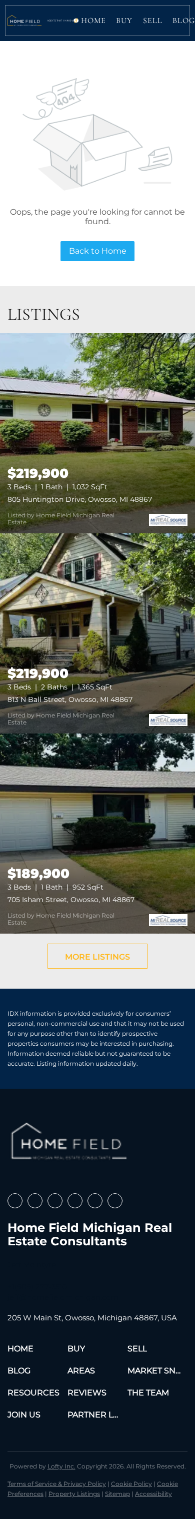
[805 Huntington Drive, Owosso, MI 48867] (97, 433)
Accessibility (153, 1493)
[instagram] (75, 1200)
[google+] (115, 1200)
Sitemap (117, 1493)
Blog (183, 21)
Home (93, 21)
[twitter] (55, 1200)
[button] (25, 20)
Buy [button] (124, 21)
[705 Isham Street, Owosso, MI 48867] (97, 833)
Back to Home (97, 251)
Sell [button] (152, 21)
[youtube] (95, 1200)
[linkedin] (35, 1200)
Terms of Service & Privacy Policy (57, 1483)
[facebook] (15, 1200)
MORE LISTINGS (97, 957)
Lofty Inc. (62, 1466)
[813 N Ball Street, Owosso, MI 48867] (97, 633)
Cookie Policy (131, 1483)
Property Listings (74, 1493)
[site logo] (71, 1145)
